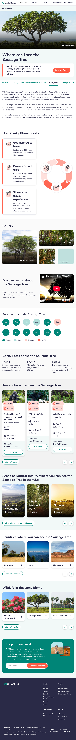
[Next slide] (71, 462)
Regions (45, 691)
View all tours (11, 462)
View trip (13, 452)
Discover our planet (64, 694)
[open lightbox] (47, 256)
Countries (46, 694)
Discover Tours (61, 70)
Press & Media (62, 717)
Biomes (45, 688)
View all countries (12, 574)
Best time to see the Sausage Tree (33, 83)
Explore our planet (64, 691)
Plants (45, 705)
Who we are (62, 714)
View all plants (11, 627)
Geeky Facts (53, 83)
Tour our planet (63, 688)
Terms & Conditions (54, 730)
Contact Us (61, 720)
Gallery (15, 83)
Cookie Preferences (66, 730)
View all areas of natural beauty (18, 523)
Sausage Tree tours (68, 83)
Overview (5, 83)
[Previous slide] (65, 462)
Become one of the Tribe (49, 715)
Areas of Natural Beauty (48, 698)
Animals (45, 702)
